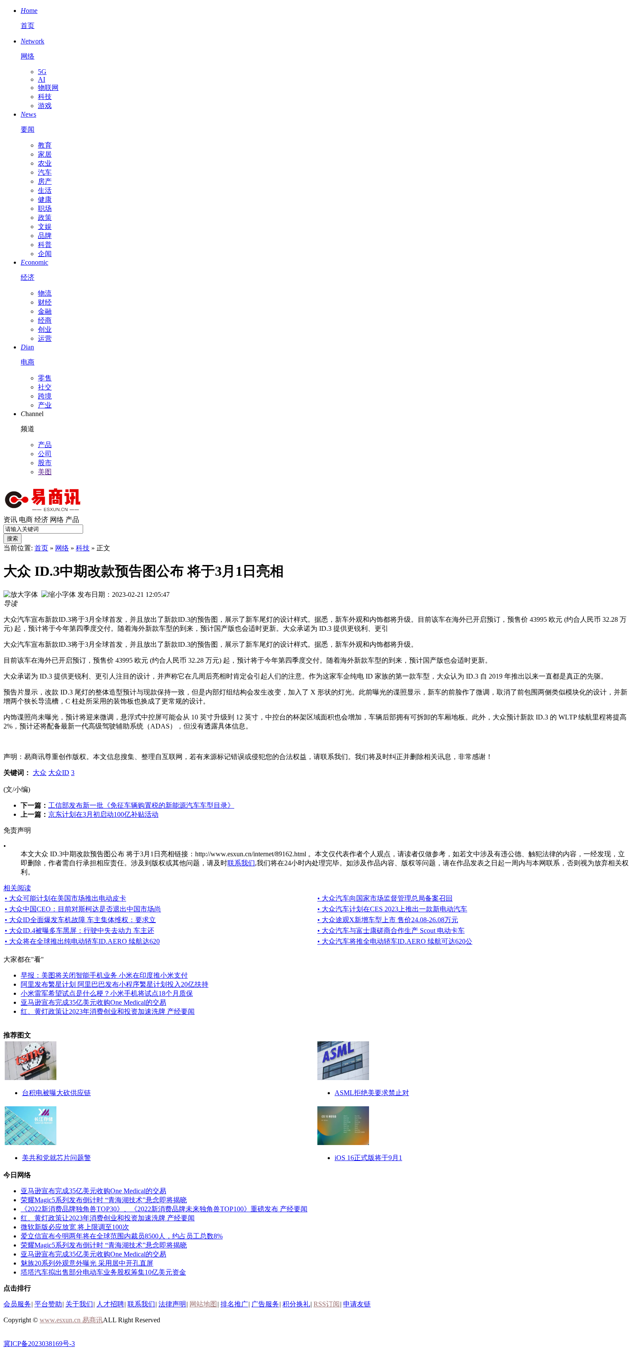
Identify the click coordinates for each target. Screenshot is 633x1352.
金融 (45, 311)
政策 (45, 217)
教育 (45, 145)
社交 (45, 387)
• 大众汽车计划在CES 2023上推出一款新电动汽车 (392, 909)
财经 (45, 302)
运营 (45, 338)
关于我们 (79, 1304)
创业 (45, 329)
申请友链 (357, 1304)
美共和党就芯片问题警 (56, 1157)
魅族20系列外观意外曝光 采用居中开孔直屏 (87, 1263)
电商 (26, 519)
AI (41, 79)
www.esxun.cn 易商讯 (71, 1320)
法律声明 (172, 1304)
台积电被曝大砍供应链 (56, 1092)
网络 (57, 519)
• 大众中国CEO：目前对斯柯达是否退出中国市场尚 (83, 909)
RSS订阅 (326, 1304)
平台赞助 (48, 1304)
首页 (41, 548)
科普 (45, 244)
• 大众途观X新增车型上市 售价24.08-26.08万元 (387, 919)
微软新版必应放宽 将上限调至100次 (75, 1227)
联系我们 (241, 863)
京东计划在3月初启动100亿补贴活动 (103, 814)
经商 (45, 320)
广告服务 (265, 1304)
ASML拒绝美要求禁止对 (372, 1092)
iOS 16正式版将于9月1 (368, 1157)
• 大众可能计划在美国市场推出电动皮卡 (65, 898)
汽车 (45, 172)
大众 (40, 772)
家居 (45, 154)
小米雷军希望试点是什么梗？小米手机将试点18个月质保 (107, 993)
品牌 (45, 235)
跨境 (45, 396)
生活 (45, 190)
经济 (41, 519)
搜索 (12, 538)
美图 (45, 471)
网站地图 (203, 1304)
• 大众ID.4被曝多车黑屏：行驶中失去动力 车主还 (79, 930)
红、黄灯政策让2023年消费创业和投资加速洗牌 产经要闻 (108, 1011)
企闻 (45, 253)
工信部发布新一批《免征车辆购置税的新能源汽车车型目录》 (141, 805)
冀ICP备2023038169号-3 (39, 1343)
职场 (45, 208)
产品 (45, 444)
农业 (45, 163)
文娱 (45, 226)
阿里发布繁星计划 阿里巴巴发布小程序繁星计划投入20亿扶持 (114, 984)
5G (42, 71)
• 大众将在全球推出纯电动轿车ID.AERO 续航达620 (82, 941)
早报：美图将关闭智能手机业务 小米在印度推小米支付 (104, 975)
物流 (45, 293)
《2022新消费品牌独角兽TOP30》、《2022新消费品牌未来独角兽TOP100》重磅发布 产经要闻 (164, 1209)
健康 (45, 199)
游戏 (45, 105)
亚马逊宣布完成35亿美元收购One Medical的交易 (93, 1002)
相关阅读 (17, 888)
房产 (45, 181)
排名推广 (234, 1304)
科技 (45, 96)
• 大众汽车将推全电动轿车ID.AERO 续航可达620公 (394, 941)
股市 (45, 462)
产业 (45, 405)
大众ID (58, 772)
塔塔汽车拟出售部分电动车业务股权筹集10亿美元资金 (103, 1272)
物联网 (48, 87)
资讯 (10, 519)
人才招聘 (110, 1304)
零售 (45, 378)
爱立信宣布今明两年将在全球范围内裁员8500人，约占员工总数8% (122, 1236)
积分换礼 (296, 1304)
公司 (45, 453)
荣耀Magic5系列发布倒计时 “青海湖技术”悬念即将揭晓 (104, 1200)
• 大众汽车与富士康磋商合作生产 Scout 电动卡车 (391, 930)
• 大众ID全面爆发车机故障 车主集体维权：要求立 (80, 919)
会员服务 (17, 1304)
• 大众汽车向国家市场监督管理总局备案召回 (385, 898)
